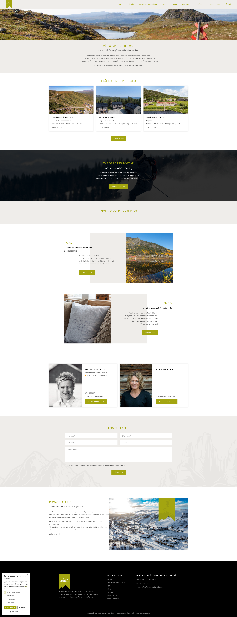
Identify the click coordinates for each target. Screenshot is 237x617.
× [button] (27, 574)
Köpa (109, 586)
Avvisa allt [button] (22, 607)
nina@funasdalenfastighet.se (166, 396)
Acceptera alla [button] (10, 607)
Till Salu (110, 579)
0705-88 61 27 (144, 583)
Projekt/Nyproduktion (116, 583)
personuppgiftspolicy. (117, 465)
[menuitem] (120, 4)
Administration (121, 613)
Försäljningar (113, 599)
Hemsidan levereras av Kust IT (139, 613)
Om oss (110, 592)
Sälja (109, 589)
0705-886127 (90, 393)
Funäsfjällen (112, 595)
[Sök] (228, 5)
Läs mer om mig (94, 401)
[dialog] (16, 594)
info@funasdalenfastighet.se (95, 396)
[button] (16, 611)
